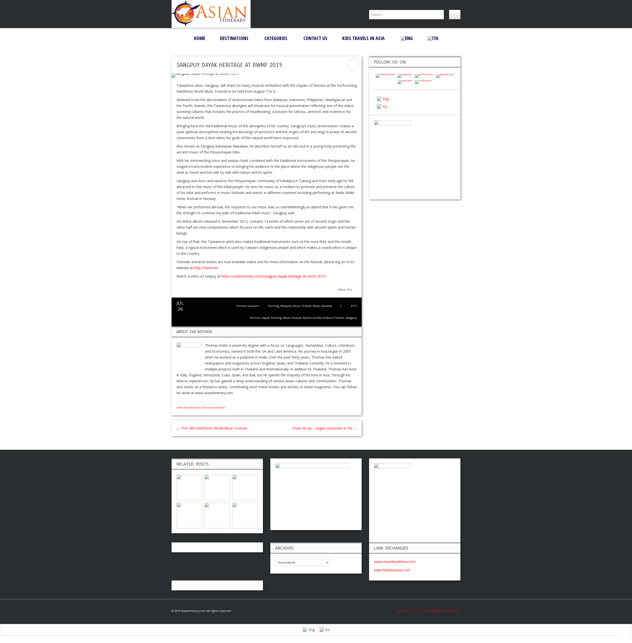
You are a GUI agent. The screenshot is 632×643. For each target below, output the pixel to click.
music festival (292, 318)
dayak (266, 318)
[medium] (423, 81)
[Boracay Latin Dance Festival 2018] (217, 487)
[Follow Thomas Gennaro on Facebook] (178, 401)
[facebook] (385, 75)
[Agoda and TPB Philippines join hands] (245, 487)
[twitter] (405, 75)
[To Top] (625, 635)
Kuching (273, 306)
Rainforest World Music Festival (323, 318)
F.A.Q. (415, 611)
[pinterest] (424, 75)
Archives (404, 611)
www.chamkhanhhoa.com (394, 561)
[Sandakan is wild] (189, 487)
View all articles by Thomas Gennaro (201, 407)
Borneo (255, 318)
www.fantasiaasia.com (392, 570)
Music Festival (302, 306)
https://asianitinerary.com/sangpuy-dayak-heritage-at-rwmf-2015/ (273, 276)
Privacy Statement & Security (441, 611)
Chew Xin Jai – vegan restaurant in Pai (324, 428)
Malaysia (286, 306)
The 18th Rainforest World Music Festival (212, 428)
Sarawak (326, 306)
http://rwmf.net (206, 267)
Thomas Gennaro (247, 306)
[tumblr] (405, 81)
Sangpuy (351, 318)
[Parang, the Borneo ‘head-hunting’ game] (189, 515)
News (316, 306)
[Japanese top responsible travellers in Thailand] (245, 515)
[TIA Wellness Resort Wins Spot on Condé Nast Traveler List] (217, 515)
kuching (276, 318)
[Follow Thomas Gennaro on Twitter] (184, 401)
